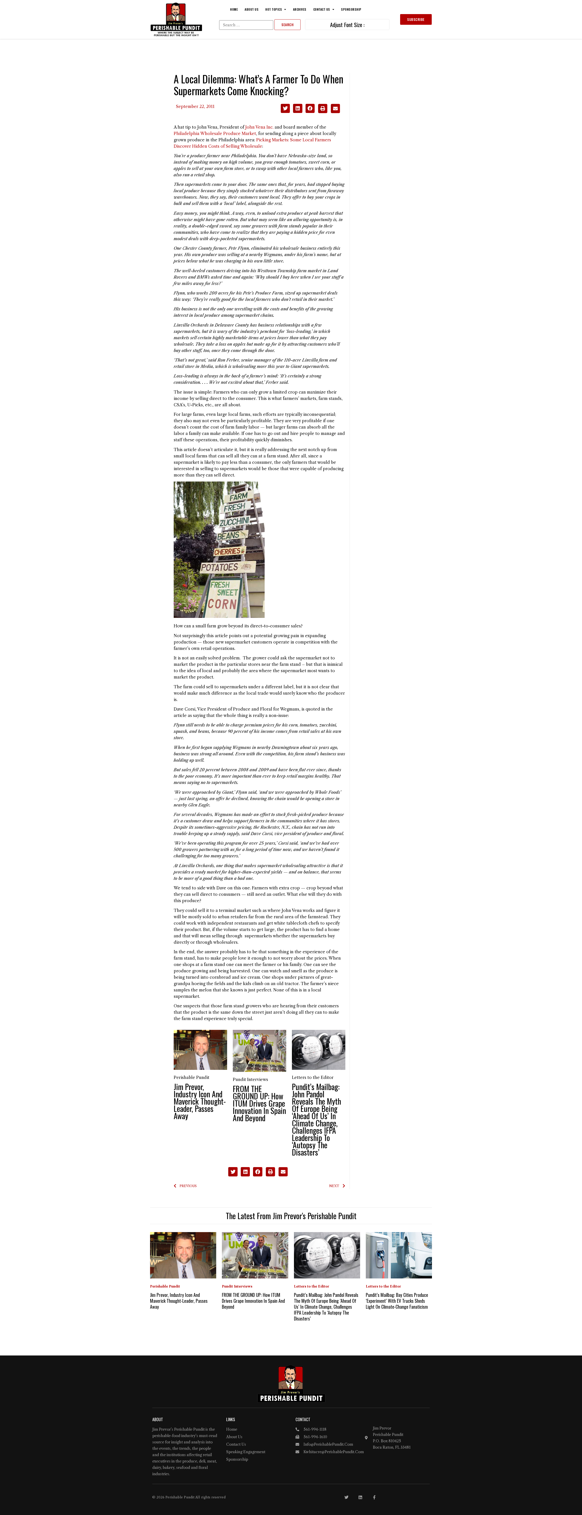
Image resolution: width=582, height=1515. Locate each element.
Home (234, 9)
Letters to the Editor (313, 1077)
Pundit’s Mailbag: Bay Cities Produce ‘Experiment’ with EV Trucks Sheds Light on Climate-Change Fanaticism (397, 1300)
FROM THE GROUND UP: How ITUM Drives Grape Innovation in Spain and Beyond (259, 1103)
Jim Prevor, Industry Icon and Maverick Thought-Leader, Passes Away (200, 1101)
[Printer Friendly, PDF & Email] (329, 111)
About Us (251, 9)
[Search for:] (246, 25)
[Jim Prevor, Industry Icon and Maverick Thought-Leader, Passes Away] (200, 1049)
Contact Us (321, 9)
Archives (299, 9)
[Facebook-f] (374, 1497)
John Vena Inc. (259, 127)
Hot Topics (273, 9)
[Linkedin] (360, 1497)
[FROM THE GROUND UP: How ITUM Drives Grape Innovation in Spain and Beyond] (259, 1050)
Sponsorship (351, 9)
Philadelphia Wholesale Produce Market (215, 133)
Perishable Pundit (191, 1077)
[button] (285, 108)
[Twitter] (346, 1497)
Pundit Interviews (250, 1079)
